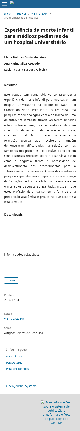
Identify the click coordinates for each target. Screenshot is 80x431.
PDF (12, 280)
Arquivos (21, 13)
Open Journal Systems (21, 386)
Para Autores (14, 362)
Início (7, 13)
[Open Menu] (4, 4)
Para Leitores (14, 356)
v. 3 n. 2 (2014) (39, 13)
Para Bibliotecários (17, 369)
